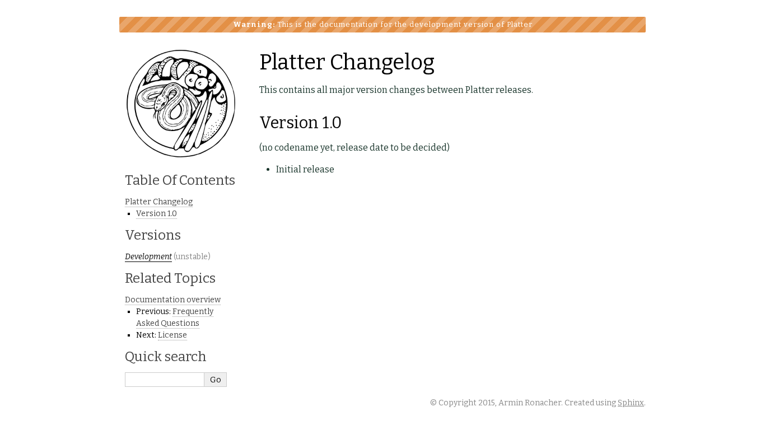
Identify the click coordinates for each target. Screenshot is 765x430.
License (172, 335)
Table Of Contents (180, 180)
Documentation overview (173, 300)
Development (148, 256)
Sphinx (631, 403)
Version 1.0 (156, 213)
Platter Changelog (159, 202)
